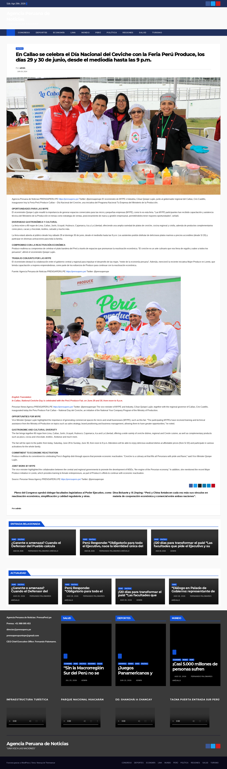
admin (22, 68)
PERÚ (98, 32)
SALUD (142, 32)
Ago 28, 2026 (72, 596)
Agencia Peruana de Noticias (37, 743)
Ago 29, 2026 (19, 596)
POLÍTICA (112, 32)
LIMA (73, 32)
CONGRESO (24, 32)
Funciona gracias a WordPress (18, 763)
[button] (218, 32)
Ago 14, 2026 (185, 676)
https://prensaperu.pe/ (69, 199)
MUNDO (85, 32)
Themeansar (50, 763)
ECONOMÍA (59, 32)
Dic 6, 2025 (130, 680)
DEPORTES (41, 32)
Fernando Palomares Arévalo (43, 551)
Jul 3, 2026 (71, 680)
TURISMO (157, 32)
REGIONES (128, 32)
